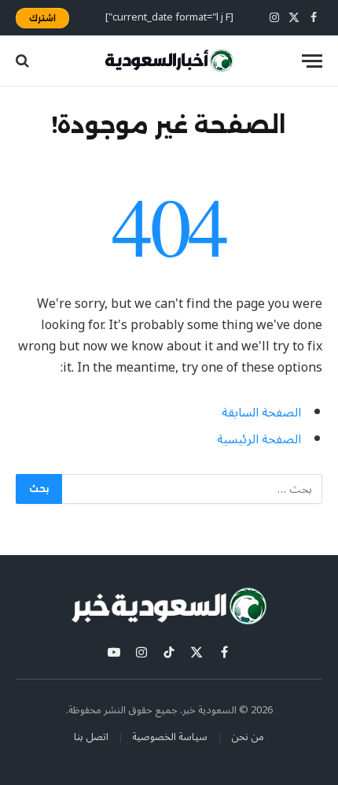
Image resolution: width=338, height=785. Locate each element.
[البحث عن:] (191, 489)
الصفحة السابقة (261, 412)
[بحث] (24, 61)
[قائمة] (312, 61)
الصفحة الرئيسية (259, 439)
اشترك (42, 18)
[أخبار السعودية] (169, 61)
